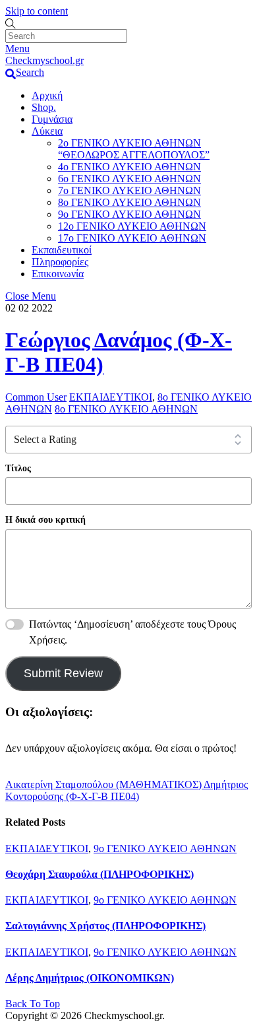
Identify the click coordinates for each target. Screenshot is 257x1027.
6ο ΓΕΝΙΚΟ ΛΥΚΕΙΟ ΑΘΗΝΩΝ (129, 178)
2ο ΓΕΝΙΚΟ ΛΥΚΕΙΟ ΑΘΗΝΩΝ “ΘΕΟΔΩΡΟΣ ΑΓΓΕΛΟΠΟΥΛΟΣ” (134, 148)
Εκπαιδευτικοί (62, 249)
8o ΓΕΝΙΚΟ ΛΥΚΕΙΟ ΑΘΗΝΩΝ (126, 408)
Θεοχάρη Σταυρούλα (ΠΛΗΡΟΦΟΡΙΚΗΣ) (99, 874)
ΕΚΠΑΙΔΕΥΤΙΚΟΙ (110, 397)
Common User (36, 397)
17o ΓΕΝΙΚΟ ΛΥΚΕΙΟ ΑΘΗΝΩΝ (132, 238)
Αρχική (47, 95)
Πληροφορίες (60, 261)
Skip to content (36, 11)
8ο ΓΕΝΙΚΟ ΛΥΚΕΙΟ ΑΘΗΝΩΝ (129, 202)
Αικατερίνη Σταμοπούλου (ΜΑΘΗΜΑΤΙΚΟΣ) (103, 784)
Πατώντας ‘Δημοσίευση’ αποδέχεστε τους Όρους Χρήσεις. (132, 632)
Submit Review (63, 673)
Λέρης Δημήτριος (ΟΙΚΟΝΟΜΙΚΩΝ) (89, 977)
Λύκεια (47, 131)
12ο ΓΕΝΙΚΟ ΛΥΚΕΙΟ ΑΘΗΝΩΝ (132, 226)
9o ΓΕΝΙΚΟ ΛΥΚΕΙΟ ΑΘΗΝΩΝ (165, 848)
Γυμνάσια (52, 119)
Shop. (44, 107)
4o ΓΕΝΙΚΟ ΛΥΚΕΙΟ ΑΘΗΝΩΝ (129, 166)
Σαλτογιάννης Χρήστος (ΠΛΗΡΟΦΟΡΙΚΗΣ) (105, 925)
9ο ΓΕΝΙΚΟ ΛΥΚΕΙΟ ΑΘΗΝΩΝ (129, 214)
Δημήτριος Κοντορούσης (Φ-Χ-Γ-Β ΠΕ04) (126, 790)
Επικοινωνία (58, 273)
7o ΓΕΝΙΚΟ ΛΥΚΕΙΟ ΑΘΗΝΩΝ (129, 190)
